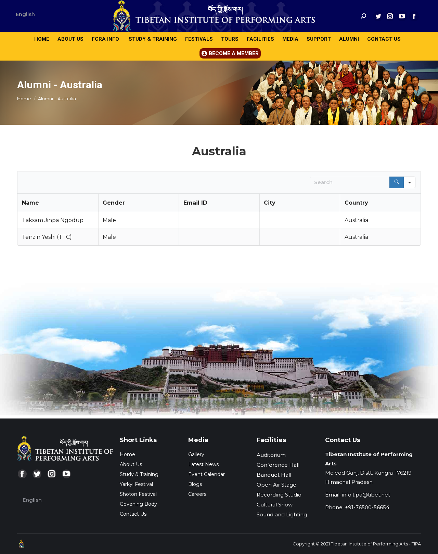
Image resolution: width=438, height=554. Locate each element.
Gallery (196, 454)
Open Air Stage (276, 484)
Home (127, 454)
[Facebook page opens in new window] (414, 16)
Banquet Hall (274, 475)
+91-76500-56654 (367, 507)
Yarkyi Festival (136, 484)
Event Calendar (206, 474)
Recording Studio (279, 494)
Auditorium (271, 455)
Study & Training (139, 474)
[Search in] (409, 182)
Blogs (195, 484)
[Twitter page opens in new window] (378, 16)
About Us (131, 464)
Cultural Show (275, 504)
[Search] (396, 182)
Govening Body (138, 504)
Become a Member (234, 53)
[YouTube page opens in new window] (402, 16)
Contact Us (133, 514)
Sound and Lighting (282, 514)
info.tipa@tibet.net (366, 494)
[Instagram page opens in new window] (390, 16)
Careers (197, 494)
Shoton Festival (138, 494)
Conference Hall (278, 465)
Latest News (203, 464)
